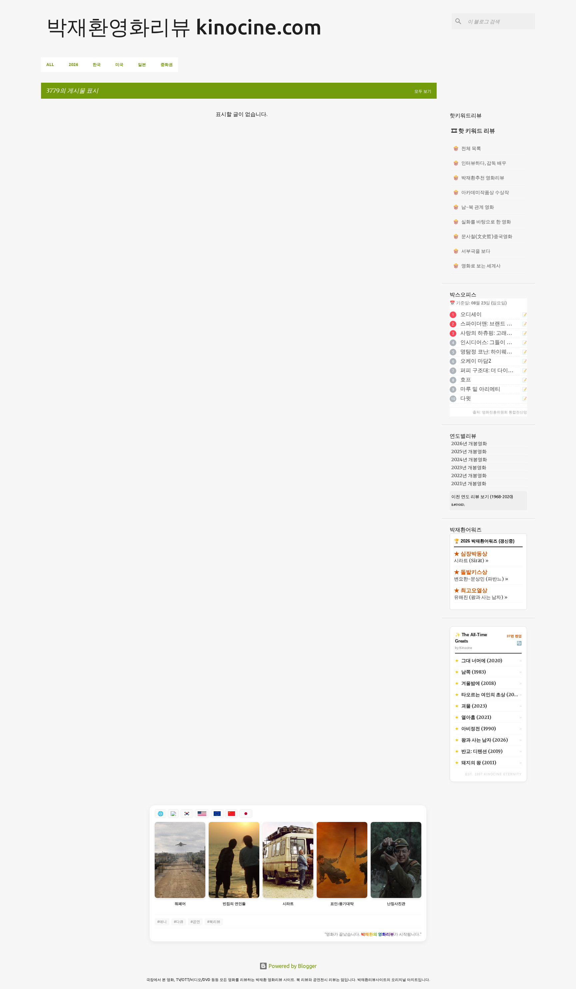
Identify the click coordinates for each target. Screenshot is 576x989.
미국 (119, 64)
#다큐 (178, 922)
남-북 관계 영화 (473, 207)
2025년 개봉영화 (469, 451)
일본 (142, 64)
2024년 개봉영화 (469, 459)
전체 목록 (467, 148)
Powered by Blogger (292, 966)
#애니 (162, 922)
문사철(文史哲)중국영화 (482, 236)
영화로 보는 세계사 (477, 266)
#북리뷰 (213, 922)
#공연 (195, 922)
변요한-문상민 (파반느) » (481, 579)
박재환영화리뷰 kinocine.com (184, 26)
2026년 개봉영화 (469, 443)
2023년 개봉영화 (468, 467)
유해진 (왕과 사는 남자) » (480, 597)
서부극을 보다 (471, 251)
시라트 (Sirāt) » (471, 561)
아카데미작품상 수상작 (481, 192)
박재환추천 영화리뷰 (478, 178)
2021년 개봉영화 (468, 483)
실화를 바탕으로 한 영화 (482, 222)
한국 (97, 64)
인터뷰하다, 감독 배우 (479, 163)
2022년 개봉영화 (469, 475)
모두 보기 (422, 91)
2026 (73, 64)
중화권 (167, 64)
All (50, 64)
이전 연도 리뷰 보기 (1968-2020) (482, 496)
